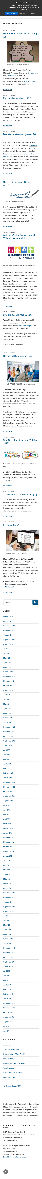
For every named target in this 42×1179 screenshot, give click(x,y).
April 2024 (7, 708)
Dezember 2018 (9, 1003)
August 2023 (8, 745)
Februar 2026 (8, 616)
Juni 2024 (6, 699)
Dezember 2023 (9, 727)
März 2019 (7, 989)
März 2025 (7, 667)
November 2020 (9, 897)
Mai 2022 (6, 814)
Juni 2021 (6, 865)
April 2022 (7, 819)
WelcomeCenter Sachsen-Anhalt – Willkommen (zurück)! (20, 236)
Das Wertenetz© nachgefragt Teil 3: (19, 136)
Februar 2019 (8, 994)
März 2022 (7, 823)
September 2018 (9, 1017)
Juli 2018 (6, 1026)
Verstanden (11, 13)
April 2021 (7, 874)
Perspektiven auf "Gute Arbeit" (14, 1063)
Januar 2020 (7, 943)
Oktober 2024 (8, 685)
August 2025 (8, 644)
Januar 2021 (7, 888)
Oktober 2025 (8, 635)
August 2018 (8, 1021)
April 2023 (7, 764)
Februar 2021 (8, 883)
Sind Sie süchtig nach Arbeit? (17, 314)
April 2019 (7, 985)
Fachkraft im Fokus (28, 81)
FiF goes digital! (11, 524)
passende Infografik (26, 325)
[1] (12, 295)
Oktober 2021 (8, 846)
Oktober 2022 (8, 791)
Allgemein (7, 1045)
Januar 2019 (7, 998)
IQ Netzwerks (33, 73)
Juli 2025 (6, 648)
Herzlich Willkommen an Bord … (19, 355)
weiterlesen (7, 89)
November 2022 (9, 787)
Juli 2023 (6, 750)
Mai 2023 (6, 759)
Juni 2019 (6, 975)
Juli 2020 (6, 916)
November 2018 (9, 1008)
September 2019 (9, 962)
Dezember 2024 (9, 676)
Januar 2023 (7, 777)
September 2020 (9, 906)
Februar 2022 (8, 828)
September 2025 (9, 639)
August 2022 (8, 800)
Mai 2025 (6, 658)
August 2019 (8, 966)
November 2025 (9, 630)
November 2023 (9, 731)
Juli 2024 (6, 695)
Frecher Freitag (8, 1058)
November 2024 (9, 681)
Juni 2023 (6, 754)
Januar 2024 (7, 722)
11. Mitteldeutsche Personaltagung (20, 494)
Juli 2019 (6, 971)
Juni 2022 (6, 810)
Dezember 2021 (9, 837)
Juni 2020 (6, 920)
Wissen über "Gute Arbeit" (12, 1072)
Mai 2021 (6, 869)
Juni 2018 (6, 1031)
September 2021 (9, 851)
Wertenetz (33, 145)
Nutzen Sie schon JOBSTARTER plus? (19, 183)
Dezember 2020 (9, 892)
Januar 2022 (7, 833)
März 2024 (7, 713)
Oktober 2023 (8, 736)
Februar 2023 (8, 773)
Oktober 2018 (8, 1012)
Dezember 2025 (9, 626)
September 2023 (9, 741)
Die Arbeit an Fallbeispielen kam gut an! (21, 35)
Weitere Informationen (27, 13)
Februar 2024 (8, 717)
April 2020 (7, 929)
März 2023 (7, 768)
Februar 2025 (8, 671)
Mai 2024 (6, 704)
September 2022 (9, 796)
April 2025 (7, 662)
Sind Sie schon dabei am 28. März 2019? (20, 441)
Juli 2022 (6, 805)
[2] (37, 295)
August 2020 (8, 911)
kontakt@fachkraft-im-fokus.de (14, 1157)
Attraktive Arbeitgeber (11, 1049)
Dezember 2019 (9, 948)
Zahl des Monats (9, 1077)
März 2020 (7, 934)
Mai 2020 (6, 925)
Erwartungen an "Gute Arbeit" (14, 1054)
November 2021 (9, 842)
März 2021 (7, 879)
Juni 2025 (6, 653)
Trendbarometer (9, 1068)
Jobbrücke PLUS (12, 75)
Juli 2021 (6, 860)
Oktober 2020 (8, 902)
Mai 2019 (6, 980)
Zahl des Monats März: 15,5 (17, 98)
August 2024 (8, 690)
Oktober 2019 (8, 957)
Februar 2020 (8, 939)
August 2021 (8, 856)
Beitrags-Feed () (13, 1086)
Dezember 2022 (9, 782)
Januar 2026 (7, 621)
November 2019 (9, 952)
